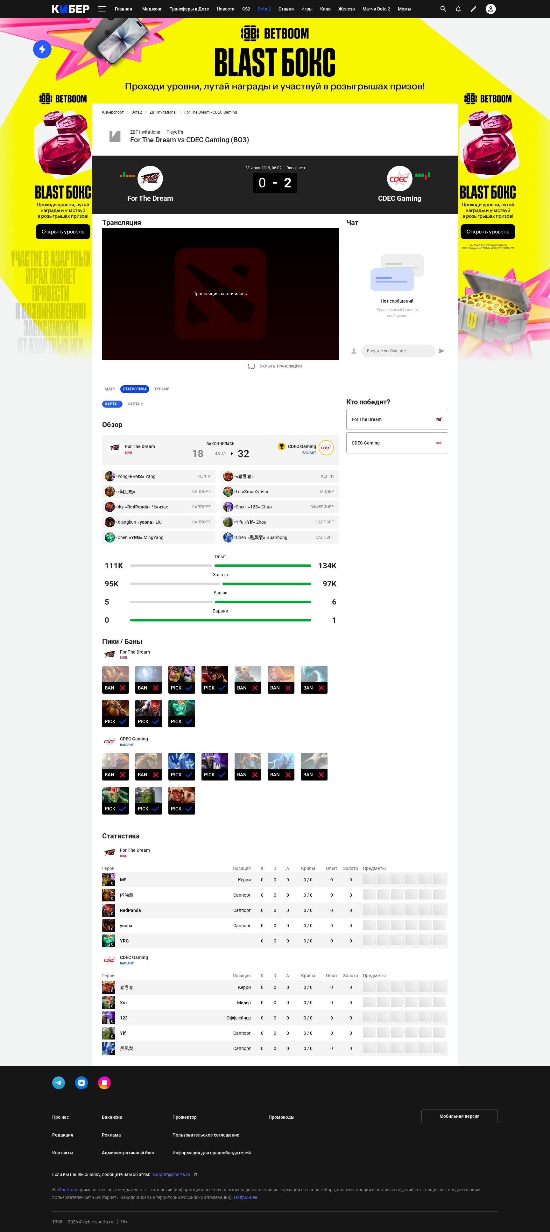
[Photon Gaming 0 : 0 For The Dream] (127, 176)
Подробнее (245, 1197)
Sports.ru (68, 1189)
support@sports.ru (171, 1174)
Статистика (135, 389)
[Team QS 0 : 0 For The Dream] (121, 176)
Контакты (62, 1152)
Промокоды (281, 1117)
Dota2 (136, 112)
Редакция (62, 1135)
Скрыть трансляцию (281, 366)
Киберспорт (113, 112)
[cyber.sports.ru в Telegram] (59, 1084)
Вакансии (112, 1117)
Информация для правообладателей (212, 1152)
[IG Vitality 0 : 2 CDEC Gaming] (429, 174)
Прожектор (185, 1117)
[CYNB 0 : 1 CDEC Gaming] (416, 175)
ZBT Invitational (163, 112)
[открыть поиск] (443, 9)
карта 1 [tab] (112, 404)
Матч (110, 389)
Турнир (161, 389)
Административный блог (128, 1152)
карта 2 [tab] (135, 404)
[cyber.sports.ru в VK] (82, 1084)
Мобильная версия (460, 1116)
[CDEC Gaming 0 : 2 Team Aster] (426, 177)
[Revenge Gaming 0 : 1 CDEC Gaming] (422, 175)
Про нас (60, 1117)
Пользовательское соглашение (206, 1135)
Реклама (111, 1135)
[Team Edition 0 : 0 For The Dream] (133, 176)
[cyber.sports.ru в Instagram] (105, 1084)
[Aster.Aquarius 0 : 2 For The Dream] (124, 174)
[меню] (102, 9)
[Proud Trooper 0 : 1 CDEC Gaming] (419, 175)
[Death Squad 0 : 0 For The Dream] (130, 176)
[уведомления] (458, 9)
